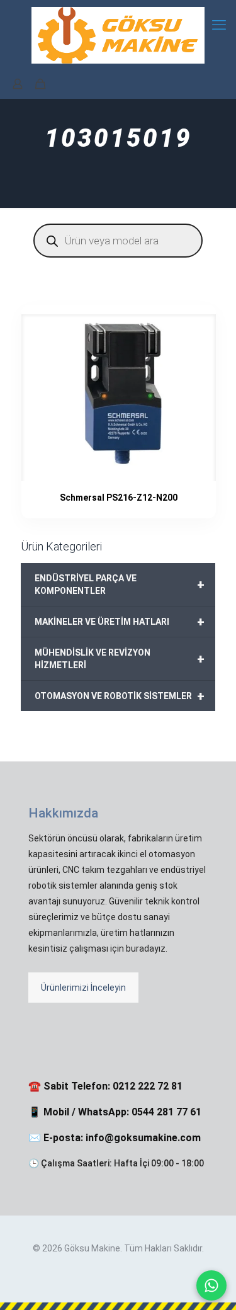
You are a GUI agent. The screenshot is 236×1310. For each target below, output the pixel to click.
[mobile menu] (219, 25)
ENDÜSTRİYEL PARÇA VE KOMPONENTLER (120, 584)
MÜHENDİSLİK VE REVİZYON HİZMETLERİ (120, 658)
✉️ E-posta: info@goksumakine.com (114, 1138)
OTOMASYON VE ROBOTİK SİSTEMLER (120, 695)
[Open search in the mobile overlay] (118, 240)
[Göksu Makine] (118, 34)
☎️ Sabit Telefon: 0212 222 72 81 (105, 1086)
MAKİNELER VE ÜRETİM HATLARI (120, 621)
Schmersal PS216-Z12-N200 (118, 498)
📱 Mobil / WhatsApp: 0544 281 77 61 (114, 1112)
